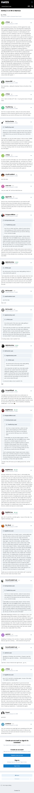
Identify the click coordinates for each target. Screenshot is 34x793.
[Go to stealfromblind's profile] (2, 175)
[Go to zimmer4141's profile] (2, 82)
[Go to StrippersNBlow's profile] (2, 215)
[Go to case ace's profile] (2, 186)
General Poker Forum (16, 16)
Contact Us (17, 790)
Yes (2, 384)
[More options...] (31, 23)
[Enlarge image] (14, 403)
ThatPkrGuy (9, 107)
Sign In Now (17, 766)
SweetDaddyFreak (11, 580)
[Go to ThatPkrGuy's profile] (2, 107)
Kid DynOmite (9, 121)
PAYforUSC (8, 290)
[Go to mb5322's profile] (2, 635)
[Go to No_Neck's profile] (2, 526)
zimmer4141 (8, 81)
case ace (8, 185)
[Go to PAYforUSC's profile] (2, 291)
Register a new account (17, 755)
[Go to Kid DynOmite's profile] (2, 122)
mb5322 (7, 634)
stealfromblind (10, 174)
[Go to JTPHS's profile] (2, 23)
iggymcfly (8, 197)
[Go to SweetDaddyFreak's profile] (2, 581)
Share (17, 775)
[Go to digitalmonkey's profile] (2, 263)
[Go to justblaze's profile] (2, 724)
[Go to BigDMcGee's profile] (2, 410)
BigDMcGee (9, 410)
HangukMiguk (9, 390)
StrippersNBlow (10, 214)
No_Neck (8, 525)
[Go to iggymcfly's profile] (2, 197)
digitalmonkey (9, 262)
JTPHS (4, 14)
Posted (11, 23)
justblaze (8, 723)
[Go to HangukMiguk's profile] (2, 391)
